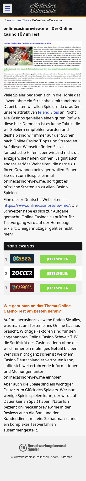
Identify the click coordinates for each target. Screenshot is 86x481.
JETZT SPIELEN (58, 259)
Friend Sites (48, 112)
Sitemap (66, 457)
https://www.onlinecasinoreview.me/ (37, 205)
